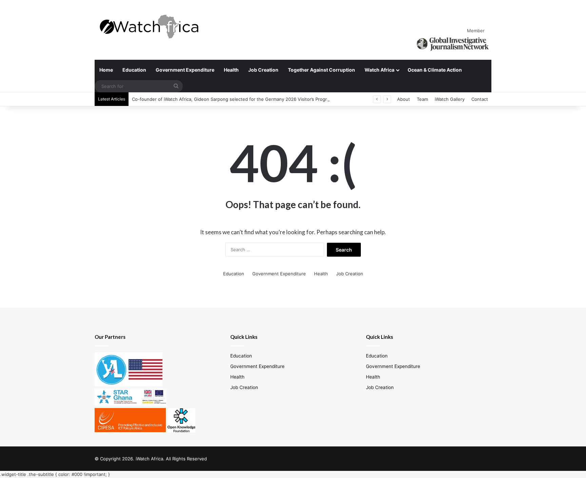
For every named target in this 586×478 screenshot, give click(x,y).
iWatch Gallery (450, 99)
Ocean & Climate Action (435, 70)
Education (134, 70)
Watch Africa (379, 70)
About (403, 99)
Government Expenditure (185, 70)
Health (231, 70)
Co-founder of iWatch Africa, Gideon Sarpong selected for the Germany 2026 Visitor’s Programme (235, 99)
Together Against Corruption (321, 70)
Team (422, 99)
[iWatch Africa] (152, 26)
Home (106, 70)
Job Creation (263, 70)
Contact (479, 99)
